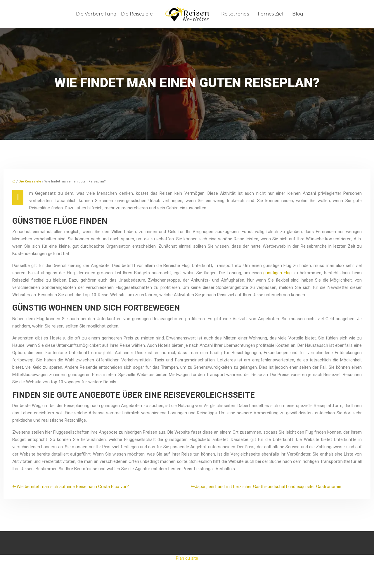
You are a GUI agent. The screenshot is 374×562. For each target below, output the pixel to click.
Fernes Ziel (270, 14)
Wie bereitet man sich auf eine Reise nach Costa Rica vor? (73, 486)
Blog (297, 14)
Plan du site (187, 558)
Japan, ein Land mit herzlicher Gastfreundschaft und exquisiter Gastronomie (268, 486)
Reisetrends (235, 14)
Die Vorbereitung (96, 14)
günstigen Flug (277, 272)
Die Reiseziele (137, 14)
